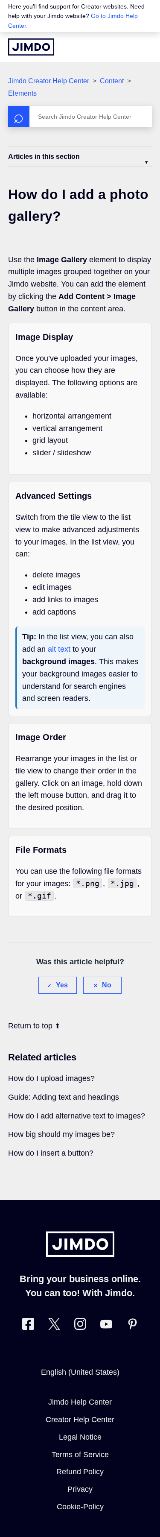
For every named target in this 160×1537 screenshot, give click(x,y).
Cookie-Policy (80, 1506)
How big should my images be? (61, 1134)
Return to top (30, 1026)
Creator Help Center (80, 1419)
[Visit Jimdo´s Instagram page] (80, 1326)
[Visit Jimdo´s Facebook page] (28, 1326)
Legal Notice (80, 1437)
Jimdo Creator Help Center (48, 81)
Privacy (80, 1489)
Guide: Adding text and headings (63, 1097)
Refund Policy (80, 1471)
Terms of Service (80, 1454)
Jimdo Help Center (80, 1402)
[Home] (31, 47)
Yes (62, 985)
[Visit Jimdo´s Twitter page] (54, 1326)
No (106, 985)
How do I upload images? (51, 1078)
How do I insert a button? (50, 1153)
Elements (22, 93)
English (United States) (80, 1372)
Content (112, 81)
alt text (59, 649)
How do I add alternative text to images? (76, 1116)
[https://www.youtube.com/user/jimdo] (106, 1326)
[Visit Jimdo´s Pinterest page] (132, 1326)
